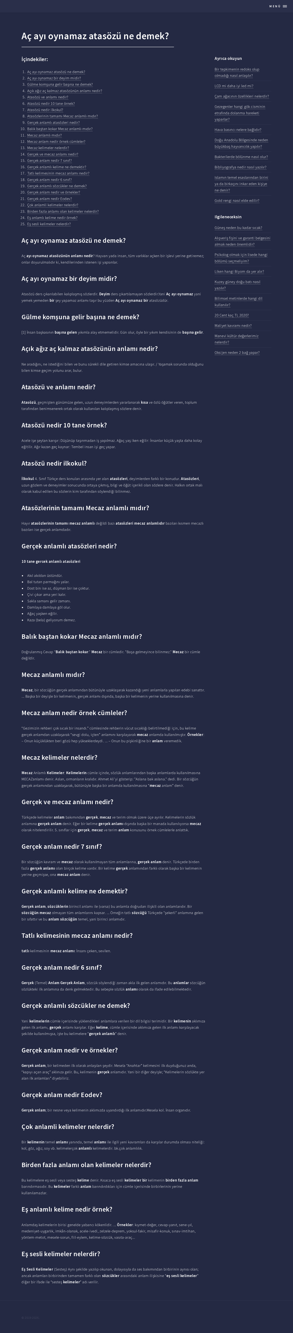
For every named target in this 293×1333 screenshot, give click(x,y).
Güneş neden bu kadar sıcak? (238, 227)
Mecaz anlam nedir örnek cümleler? (56, 141)
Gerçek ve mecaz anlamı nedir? (52, 154)
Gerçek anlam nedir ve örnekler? (53, 192)
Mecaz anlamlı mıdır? (44, 135)
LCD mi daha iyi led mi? (234, 85)
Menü (275, 6)
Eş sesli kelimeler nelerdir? (49, 224)
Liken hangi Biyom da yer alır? (239, 271)
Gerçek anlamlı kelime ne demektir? (56, 167)
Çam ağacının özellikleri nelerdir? (242, 96)
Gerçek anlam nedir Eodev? (49, 198)
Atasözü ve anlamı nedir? (47, 97)
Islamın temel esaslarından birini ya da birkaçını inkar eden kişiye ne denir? (241, 184)
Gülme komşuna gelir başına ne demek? (60, 84)
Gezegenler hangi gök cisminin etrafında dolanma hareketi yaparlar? (240, 113)
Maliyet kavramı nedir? (233, 325)
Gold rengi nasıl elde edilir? (237, 200)
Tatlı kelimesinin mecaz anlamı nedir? (58, 173)
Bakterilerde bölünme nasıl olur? (241, 156)
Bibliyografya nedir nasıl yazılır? (240, 167)
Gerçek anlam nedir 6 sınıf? (49, 179)
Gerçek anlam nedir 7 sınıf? (49, 160)
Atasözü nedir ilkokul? (45, 109)
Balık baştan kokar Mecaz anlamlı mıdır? (60, 128)
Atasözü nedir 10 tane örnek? (51, 103)
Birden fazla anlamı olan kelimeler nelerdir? (63, 211)
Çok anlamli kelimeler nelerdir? (52, 205)
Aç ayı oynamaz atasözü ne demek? (56, 71)
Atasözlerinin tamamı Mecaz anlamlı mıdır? (62, 116)
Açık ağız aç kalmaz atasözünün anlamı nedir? (64, 90)
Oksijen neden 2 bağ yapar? (237, 352)
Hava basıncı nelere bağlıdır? (238, 129)
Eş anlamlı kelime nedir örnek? (52, 217)
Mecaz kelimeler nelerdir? (48, 147)
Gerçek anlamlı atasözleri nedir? (53, 122)
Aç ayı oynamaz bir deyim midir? (54, 78)
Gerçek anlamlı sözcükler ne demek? (57, 186)
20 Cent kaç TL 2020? (232, 315)
